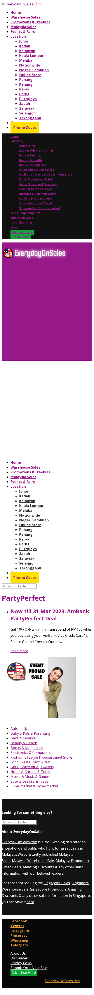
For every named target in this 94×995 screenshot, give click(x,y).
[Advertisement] (47, 311)
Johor (23, 41)
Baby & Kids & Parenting (36, 150)
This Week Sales (21, 218)
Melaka (25, 60)
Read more (19, 651)
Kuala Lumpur (31, 55)
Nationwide (29, 65)
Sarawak (27, 108)
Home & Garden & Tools (35, 189)
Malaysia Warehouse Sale (33, 860)
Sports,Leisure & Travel (35, 203)
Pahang (26, 79)
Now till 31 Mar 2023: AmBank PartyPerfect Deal (49, 615)
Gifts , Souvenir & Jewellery (38, 184)
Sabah (24, 103)
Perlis (24, 94)
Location (18, 36)
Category (16, 141)
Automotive (27, 146)
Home (15, 12)
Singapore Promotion (48, 889)
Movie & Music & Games (35, 198)
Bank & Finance (30, 155)
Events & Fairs (22, 31)
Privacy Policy (21, 963)
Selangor (27, 113)
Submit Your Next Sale (28, 967)
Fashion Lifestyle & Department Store (45, 174)
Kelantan (27, 50)
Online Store (30, 74)
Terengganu (30, 118)
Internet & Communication (38, 194)
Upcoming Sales (21, 222)
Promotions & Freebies (30, 22)
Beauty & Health (30, 160)
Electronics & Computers (36, 170)
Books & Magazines (32, 165)
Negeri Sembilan (34, 70)
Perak (24, 89)
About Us (18, 953)
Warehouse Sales (25, 17)
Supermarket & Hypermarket (39, 208)
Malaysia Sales (23, 26)
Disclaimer (19, 958)
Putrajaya (28, 98)
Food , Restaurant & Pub (36, 179)
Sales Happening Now (25, 213)
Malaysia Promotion (72, 860)
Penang (26, 84)
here (30, 901)
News (14, 227)
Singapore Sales (57, 883)
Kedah (24, 46)
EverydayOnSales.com (19, 842)
